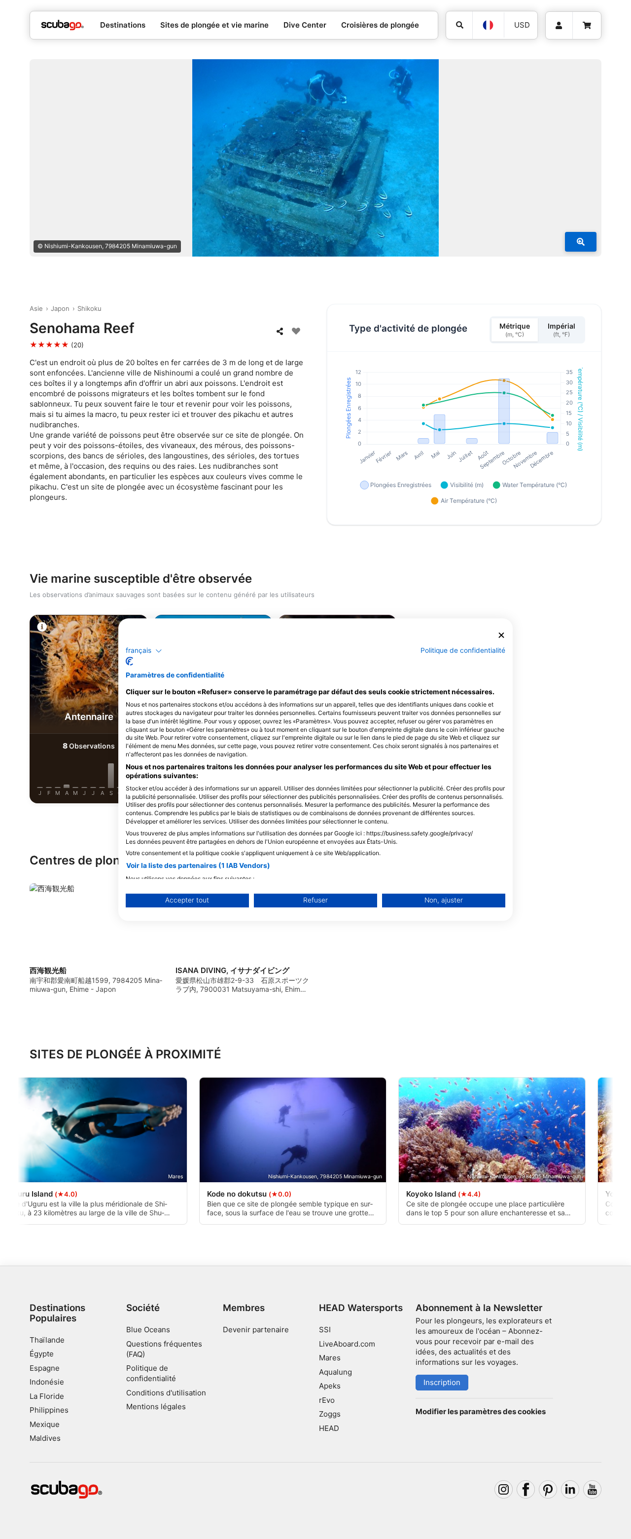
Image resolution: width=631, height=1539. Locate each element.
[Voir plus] (580, 242)
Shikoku (89, 308)
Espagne (45, 1368)
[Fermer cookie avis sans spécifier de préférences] (501, 635)
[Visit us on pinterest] (548, 1489)
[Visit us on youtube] (592, 1489)
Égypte (42, 1353)
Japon (60, 308)
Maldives (45, 1438)
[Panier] (586, 25)
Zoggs (330, 1414)
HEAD (329, 1428)
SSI (325, 1329)
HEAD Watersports (361, 1308)
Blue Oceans (148, 1329)
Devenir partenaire (256, 1329)
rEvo (327, 1400)
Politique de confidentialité (463, 650)
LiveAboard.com (347, 1344)
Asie (36, 308)
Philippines (49, 1410)
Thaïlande (47, 1340)
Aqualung (335, 1372)
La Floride (47, 1396)
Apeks (330, 1385)
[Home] (62, 25)
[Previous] (33, 711)
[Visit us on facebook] (526, 1489)
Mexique (45, 1424)
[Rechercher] (459, 25)
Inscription (441, 1382)
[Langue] (488, 25)
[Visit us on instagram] (503, 1489)
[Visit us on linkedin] (570, 1489)
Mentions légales (156, 1406)
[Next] (597, 711)
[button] (144, 651)
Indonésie (47, 1382)
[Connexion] (559, 25)
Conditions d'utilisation (167, 1392)
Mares (330, 1357)
